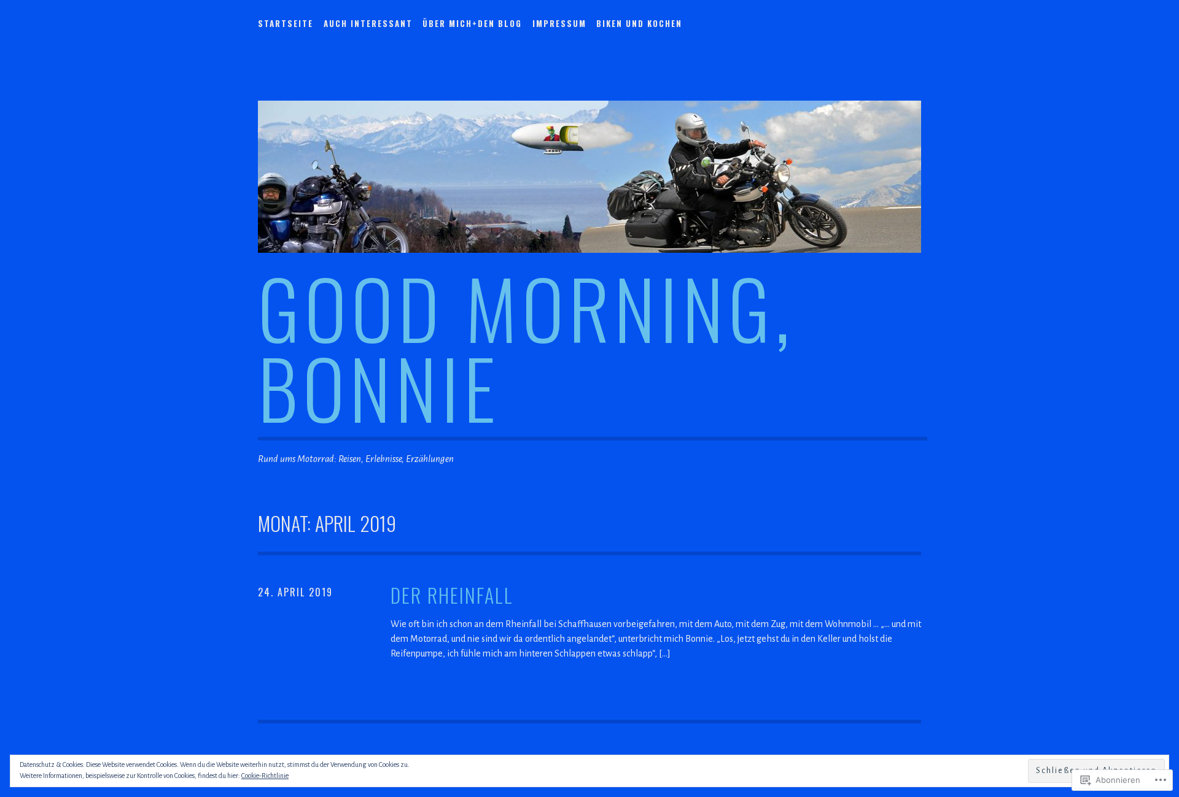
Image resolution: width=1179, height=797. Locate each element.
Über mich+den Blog (472, 23)
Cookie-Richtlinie (265, 775)
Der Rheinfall (452, 595)
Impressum (559, 23)
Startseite (285, 23)
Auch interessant (368, 23)
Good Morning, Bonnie (526, 347)
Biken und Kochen (639, 23)
